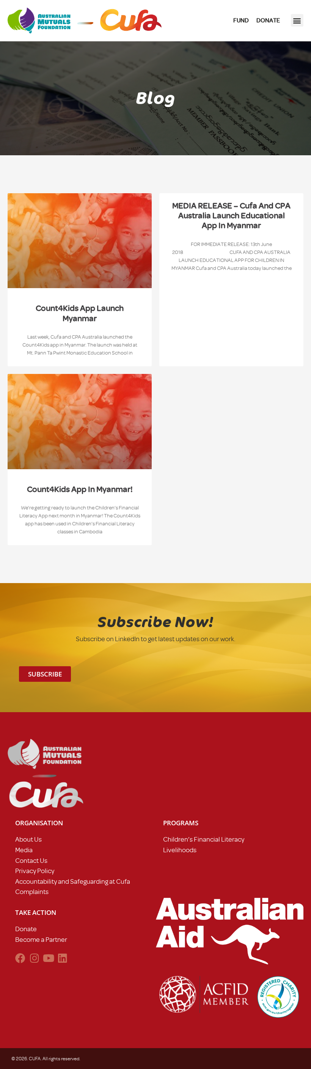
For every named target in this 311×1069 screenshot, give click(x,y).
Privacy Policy (34, 871)
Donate (26, 929)
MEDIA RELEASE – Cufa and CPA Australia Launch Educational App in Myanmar (231, 215)
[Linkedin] (62, 958)
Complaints (32, 892)
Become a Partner (41, 939)
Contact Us (31, 860)
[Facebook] (20, 958)
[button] (297, 20)
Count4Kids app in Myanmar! (80, 489)
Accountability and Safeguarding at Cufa (72, 881)
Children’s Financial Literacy (203, 839)
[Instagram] (34, 958)
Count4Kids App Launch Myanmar (80, 313)
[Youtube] (48, 958)
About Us (28, 839)
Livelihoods (179, 850)
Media (24, 850)
